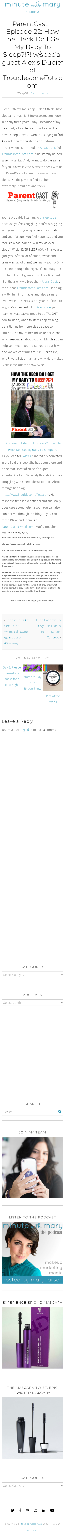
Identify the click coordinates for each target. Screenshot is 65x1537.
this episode (48, 217)
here (51, 538)
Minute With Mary (31, 1523)
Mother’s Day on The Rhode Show (32, 682)
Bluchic (32, 1530)
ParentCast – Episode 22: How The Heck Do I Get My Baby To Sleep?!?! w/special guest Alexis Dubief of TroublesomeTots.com (32, 54)
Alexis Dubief (49, 148)
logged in (26, 730)
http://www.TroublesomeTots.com (25, 495)
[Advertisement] (32, 791)
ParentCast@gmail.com (18, 527)
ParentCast (18, 572)
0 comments (39, 93)
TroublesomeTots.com (17, 154)
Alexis (27, 456)
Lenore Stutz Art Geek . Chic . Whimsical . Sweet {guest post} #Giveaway (16, 631)
